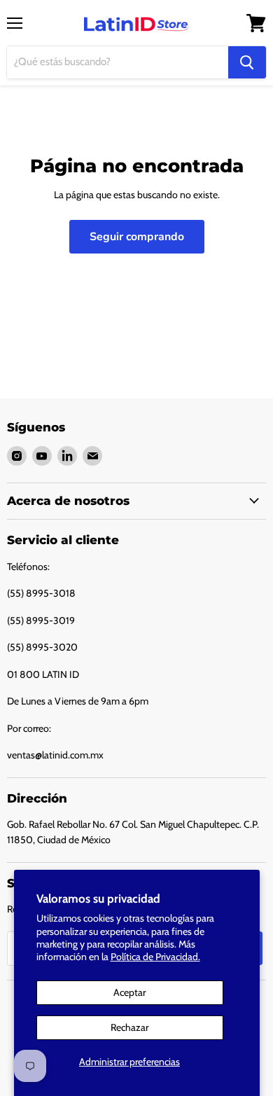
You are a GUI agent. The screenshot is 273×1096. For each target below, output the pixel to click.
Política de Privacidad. (155, 956)
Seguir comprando (137, 236)
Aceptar (129, 992)
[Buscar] (247, 62)
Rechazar (129, 1027)
